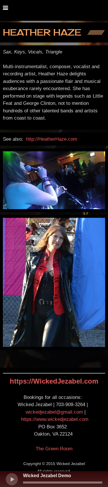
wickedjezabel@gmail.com (54, 412)
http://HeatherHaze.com (51, 139)
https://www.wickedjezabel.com (54, 419)
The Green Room (54, 448)
